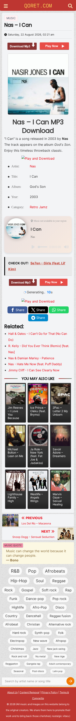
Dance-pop (35, 599)
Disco (60, 607)
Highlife (18, 607)
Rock (8, 590)
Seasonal (19, 671)
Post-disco (38, 671)
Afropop (61, 640)
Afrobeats (55, 571)
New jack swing (56, 648)
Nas (33, 166)
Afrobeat (11, 624)
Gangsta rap (33, 663)
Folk (61, 632)
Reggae (59, 581)
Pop (32, 571)
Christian (33, 624)
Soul (40, 581)
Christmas (17, 648)
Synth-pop (42, 632)
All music (22, 704)
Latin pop (58, 671)
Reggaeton (11, 663)
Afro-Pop (40, 607)
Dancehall (33, 616)
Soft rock (49, 590)
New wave (40, 640)
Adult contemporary (60, 663)
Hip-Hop (19, 580)
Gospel (27, 590)
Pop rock (59, 599)
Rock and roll (19, 656)
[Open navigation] (5, 6)
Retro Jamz (38, 207)
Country (11, 616)
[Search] (70, 681)
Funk (13, 599)
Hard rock (19, 633)
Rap (68, 590)
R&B (15, 571)
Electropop (17, 640)
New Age (59, 656)
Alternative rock (60, 624)
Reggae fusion (60, 616)
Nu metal (40, 656)
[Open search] (70, 6)
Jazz (35, 648)
